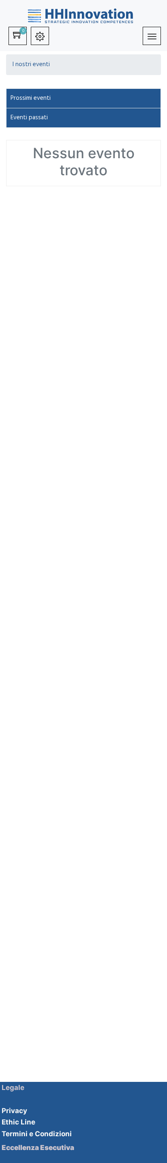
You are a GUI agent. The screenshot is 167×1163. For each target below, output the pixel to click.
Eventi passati (29, 118)
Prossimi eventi (31, 98)
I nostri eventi (31, 64)
